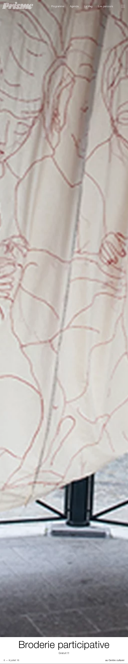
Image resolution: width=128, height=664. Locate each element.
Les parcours (105, 6)
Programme (57, 6)
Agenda (74, 6)
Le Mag (88, 6)
